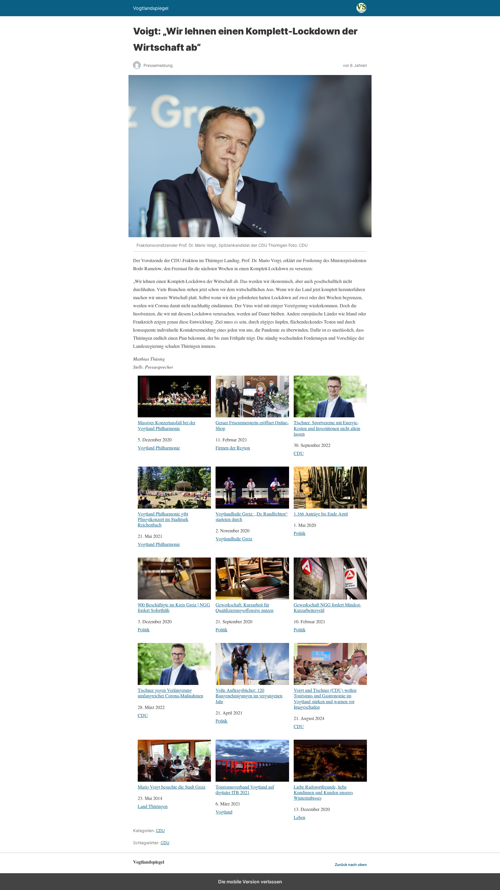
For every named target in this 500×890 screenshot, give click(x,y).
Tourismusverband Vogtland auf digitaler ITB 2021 (245, 789)
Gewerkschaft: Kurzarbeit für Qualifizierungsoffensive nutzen (244, 607)
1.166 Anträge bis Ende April (321, 513)
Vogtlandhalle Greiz (234, 539)
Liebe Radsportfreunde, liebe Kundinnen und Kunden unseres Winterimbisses (323, 792)
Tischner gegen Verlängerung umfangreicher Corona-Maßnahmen (170, 692)
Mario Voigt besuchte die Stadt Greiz (171, 787)
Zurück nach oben (351, 864)
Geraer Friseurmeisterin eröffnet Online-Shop (252, 425)
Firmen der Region (233, 448)
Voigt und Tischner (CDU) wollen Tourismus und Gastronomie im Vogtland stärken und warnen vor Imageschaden (325, 698)
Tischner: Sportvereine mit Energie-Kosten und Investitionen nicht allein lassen (327, 427)
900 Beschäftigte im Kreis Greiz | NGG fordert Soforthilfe (174, 607)
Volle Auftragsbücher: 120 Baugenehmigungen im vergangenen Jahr (249, 695)
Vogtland (224, 812)
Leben (299, 817)
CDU (299, 453)
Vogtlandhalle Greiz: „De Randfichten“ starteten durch (252, 516)
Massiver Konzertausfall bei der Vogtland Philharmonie (166, 425)
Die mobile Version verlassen (250, 881)
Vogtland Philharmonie (159, 448)
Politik (300, 533)
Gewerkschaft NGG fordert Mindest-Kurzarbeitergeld (327, 607)
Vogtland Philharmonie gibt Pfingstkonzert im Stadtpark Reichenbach (163, 519)
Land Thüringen (153, 806)
